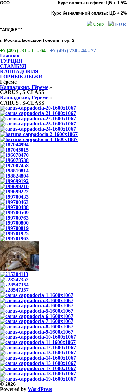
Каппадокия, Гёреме (24, 87)
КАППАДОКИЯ (19, 71)
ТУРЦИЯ (11, 61)
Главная (10, 55)
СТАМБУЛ (13, 66)
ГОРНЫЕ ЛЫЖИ (21, 76)
